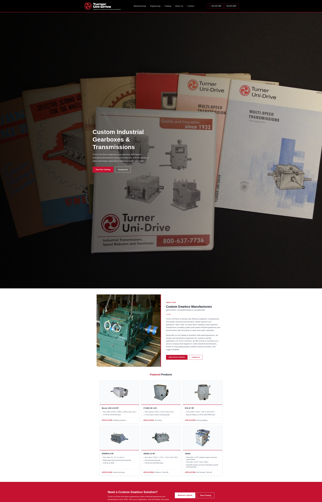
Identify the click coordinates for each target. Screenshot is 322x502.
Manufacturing (140, 6)
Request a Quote (185, 495)
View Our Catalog (103, 169)
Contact (190, 6)
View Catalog (205, 495)
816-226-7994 (216, 6)
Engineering (155, 6)
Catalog (168, 6)
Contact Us (123, 170)
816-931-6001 (231, 6)
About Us (179, 6)
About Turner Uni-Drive (177, 357)
